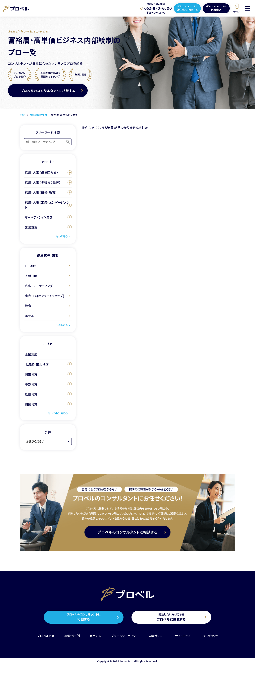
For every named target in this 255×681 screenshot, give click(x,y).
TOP (23, 115)
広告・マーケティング (39, 286)
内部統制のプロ (38, 115)
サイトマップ (183, 636)
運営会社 (70, 636)
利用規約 (95, 636)
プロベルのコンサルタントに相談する (48, 90)
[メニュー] (247, 8)
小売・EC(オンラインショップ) (44, 296)
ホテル (29, 316)
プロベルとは (45, 636)
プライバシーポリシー (124, 636)
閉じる (64, 413)
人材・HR (31, 276)
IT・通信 (30, 266)
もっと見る (62, 236)
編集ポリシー (156, 636)
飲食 (28, 306)
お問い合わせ (209, 636)
